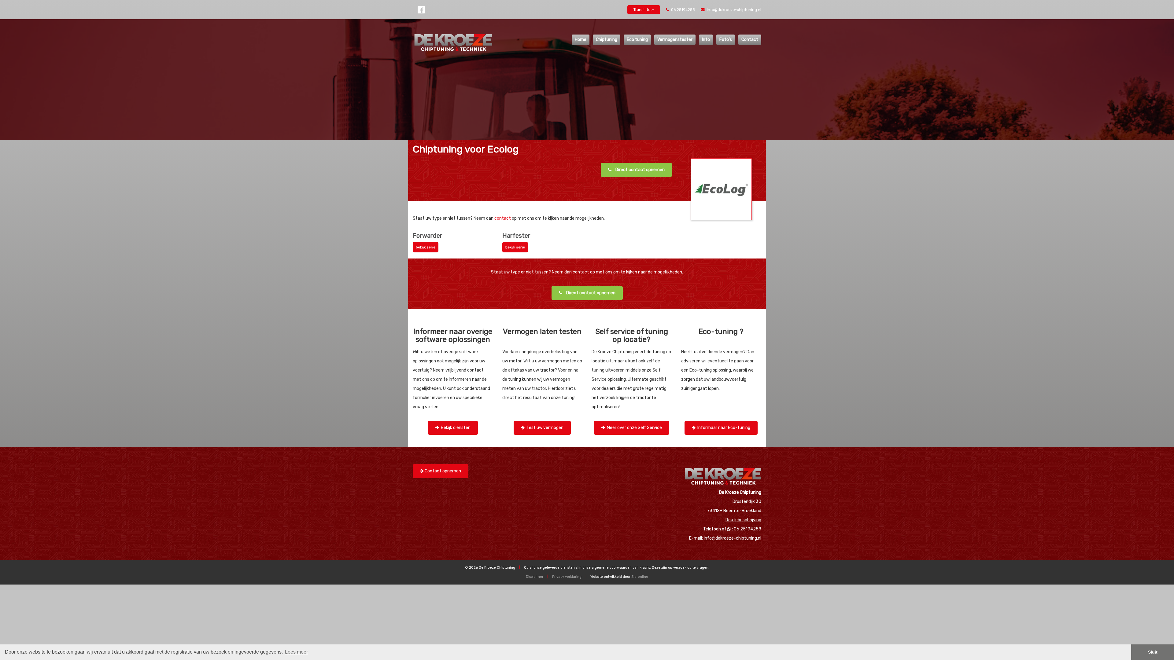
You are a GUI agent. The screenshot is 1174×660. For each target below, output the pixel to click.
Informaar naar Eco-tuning (723, 427)
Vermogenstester (674, 39)
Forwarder (427, 235)
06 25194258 (683, 9)
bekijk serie (425, 247)
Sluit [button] (1152, 652)
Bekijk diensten (455, 427)
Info (706, 39)
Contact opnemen (442, 471)
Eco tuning (637, 39)
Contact (749, 39)
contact (502, 218)
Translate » (643, 9)
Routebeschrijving (743, 519)
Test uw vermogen (544, 427)
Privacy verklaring (566, 577)
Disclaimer (534, 577)
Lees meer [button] (296, 651)
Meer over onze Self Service (633, 427)
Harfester (516, 235)
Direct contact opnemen (640, 169)
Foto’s (725, 39)
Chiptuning (606, 39)
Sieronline (639, 577)
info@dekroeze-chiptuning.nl (733, 9)
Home (580, 39)
